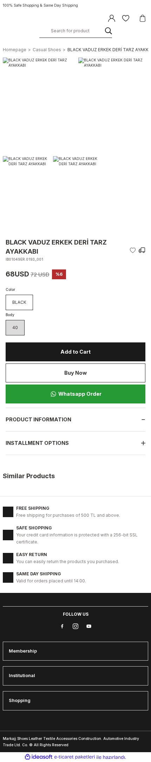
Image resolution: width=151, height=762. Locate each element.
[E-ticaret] (74, 757)
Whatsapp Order (79, 394)
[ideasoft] (39, 757)
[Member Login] (111, 18)
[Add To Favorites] (132, 250)
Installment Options (37, 443)
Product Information (38, 419)
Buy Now (75, 373)
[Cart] (142, 18)
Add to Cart (75, 352)
